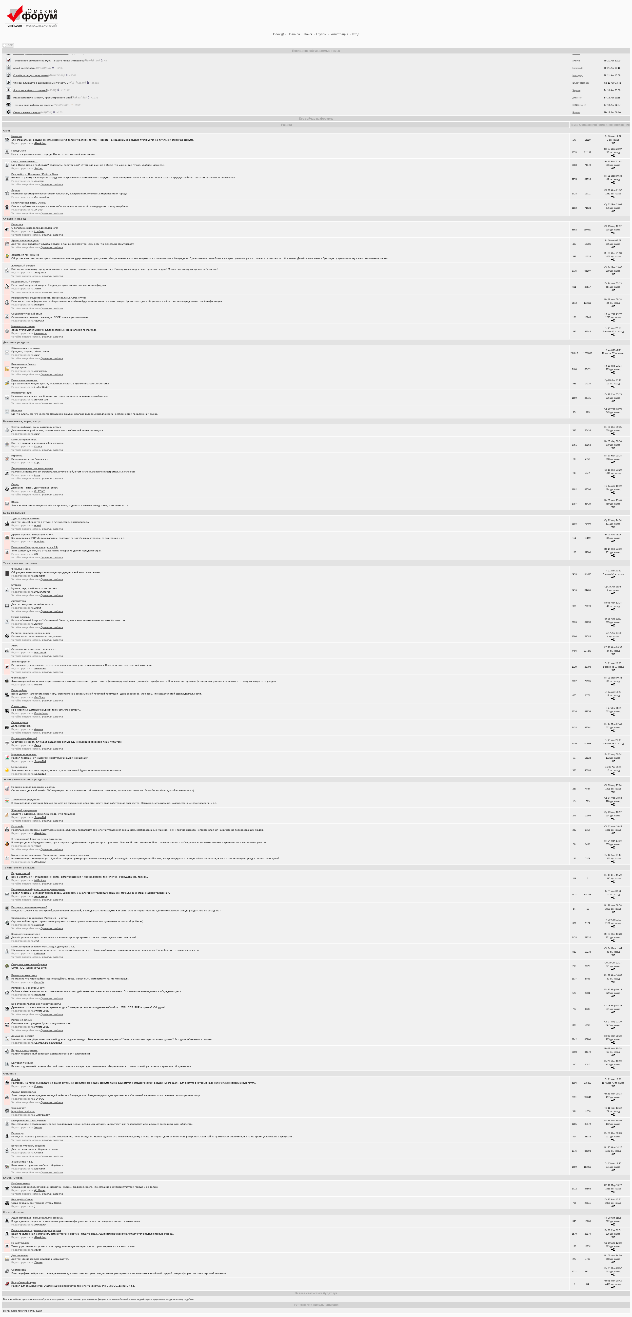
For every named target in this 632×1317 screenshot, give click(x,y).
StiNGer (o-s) (579, 86)
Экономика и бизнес (23, 364)
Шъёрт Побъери (581, 64)
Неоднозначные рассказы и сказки (33, 787)
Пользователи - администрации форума (36, 1230)
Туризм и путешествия (25, 518)
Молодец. (578, 57)
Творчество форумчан (25, 799)
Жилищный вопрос (23, 265)
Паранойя (17, 826)
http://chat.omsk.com (23, 1111)
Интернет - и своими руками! (29, 907)
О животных (19, 706)
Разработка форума (23, 1282)
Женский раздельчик (24, 810)
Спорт (15, 484)
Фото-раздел (19, 677)
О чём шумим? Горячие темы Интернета (36, 839)
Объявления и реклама (25, 348)
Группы (321, 34)
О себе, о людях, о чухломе (30, 56)
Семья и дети (19, 722)
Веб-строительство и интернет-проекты (36, 1003)
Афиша (15, 190)
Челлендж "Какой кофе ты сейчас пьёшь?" (40, 108)
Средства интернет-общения (29, 964)
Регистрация (339, 34)
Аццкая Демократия (23, 1092)
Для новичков (19, 1255)
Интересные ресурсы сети (28, 987)
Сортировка (18, 1269)
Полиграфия (19, 690)
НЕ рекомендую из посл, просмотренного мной (42, 78)
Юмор (15, 502)
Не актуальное (20, 1243)
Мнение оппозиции (23, 326)
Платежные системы (24, 380)
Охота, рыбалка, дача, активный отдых (36, 427)
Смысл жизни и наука (26, 93)
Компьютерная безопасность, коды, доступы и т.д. (43, 946)
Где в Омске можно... (24, 161)
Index (276, 34)
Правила (294, 34)
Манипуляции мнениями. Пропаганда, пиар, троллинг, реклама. (50, 855)
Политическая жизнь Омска (28, 202)
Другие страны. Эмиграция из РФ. (32, 534)
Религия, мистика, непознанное (31, 633)
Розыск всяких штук (24, 975)
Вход (355, 34)
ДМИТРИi (577, 79)
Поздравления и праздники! (28, 1120)
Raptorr (576, 94)
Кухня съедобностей (24, 738)
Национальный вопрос (25, 281)
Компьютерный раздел (25, 934)
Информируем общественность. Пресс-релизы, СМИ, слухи (48, 297)
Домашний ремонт (22, 1036)
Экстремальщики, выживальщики (32, 468)
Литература (18, 601)
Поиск (308, 34)
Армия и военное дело (25, 240)
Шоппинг (16, 410)
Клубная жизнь (20, 1183)
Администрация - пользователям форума (37, 1217)
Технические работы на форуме (33, 86)
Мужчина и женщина (24, 754)
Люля (575, 108)
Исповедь (17, 1133)
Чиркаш (576, 71)
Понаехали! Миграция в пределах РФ (34, 547)
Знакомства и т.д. (22, 1161)
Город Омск (18, 150)
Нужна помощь (20, 617)
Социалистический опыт (26, 313)
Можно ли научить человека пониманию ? (39, 101)
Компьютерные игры (24, 439)
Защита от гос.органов (25, 254)
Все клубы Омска (22, 1199)
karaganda (578, 101)
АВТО (14, 645)
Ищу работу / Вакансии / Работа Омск (34, 174)
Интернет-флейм (21, 1019)
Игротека (16, 455)
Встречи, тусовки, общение (28, 1145)
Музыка (16, 584)
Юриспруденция (21, 392)
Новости (16, 136)
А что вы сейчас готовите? (30, 71)
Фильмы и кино (21, 568)
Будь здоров (19, 767)
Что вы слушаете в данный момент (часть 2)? (42, 64)
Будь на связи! (20, 873)
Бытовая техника (22, 1062)
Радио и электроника (24, 1050)
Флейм (15, 1079)
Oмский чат (18, 1108)
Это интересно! (20, 661)
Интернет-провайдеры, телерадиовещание (38, 889)
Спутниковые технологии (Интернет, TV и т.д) (39, 918)
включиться (221, 1082)
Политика (17, 224)
